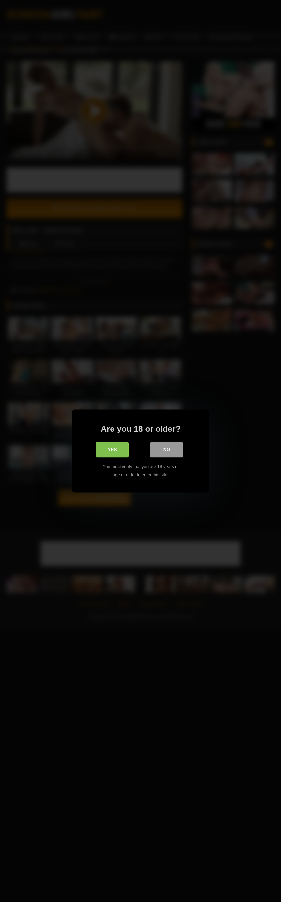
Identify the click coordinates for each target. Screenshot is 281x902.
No (166, 449)
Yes (112, 449)
